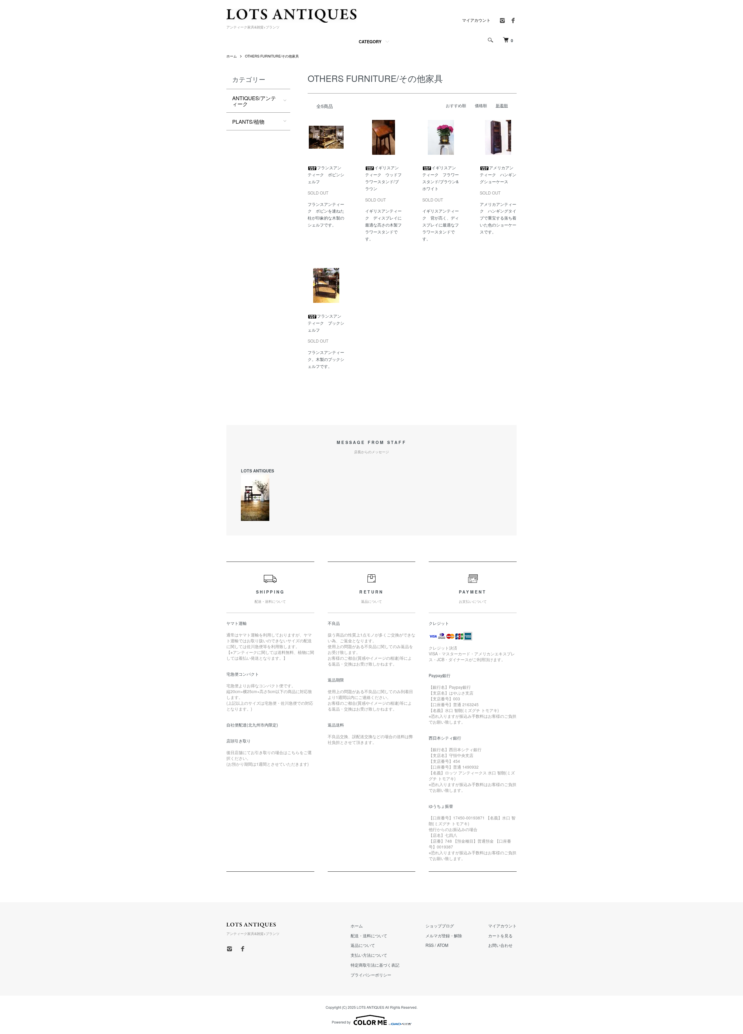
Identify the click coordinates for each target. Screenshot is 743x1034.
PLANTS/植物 (248, 121)
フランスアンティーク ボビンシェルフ (326, 174)
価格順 (481, 105)
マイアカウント (476, 20)
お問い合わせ (500, 945)
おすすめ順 (456, 105)
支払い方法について (369, 955)
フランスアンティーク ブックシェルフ (326, 323)
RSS (429, 945)
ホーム (231, 55)
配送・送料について (369, 935)
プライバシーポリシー (371, 975)
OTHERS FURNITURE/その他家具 (272, 55)
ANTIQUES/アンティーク (254, 100)
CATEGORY (370, 41)
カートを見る (500, 935)
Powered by (341, 1021)
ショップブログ (439, 926)
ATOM (442, 945)
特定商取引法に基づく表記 (375, 965)
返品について (363, 945)
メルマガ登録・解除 (443, 935)
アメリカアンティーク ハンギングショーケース (498, 174)
